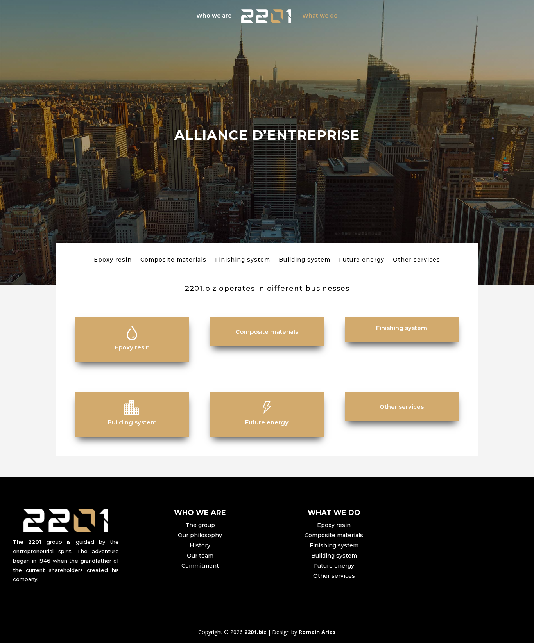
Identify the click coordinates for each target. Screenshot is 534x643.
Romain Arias (317, 632)
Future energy (361, 260)
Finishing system (242, 260)
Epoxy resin (113, 260)
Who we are (213, 16)
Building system (304, 260)
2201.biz (255, 632)
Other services (416, 260)
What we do (320, 16)
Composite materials (173, 260)
